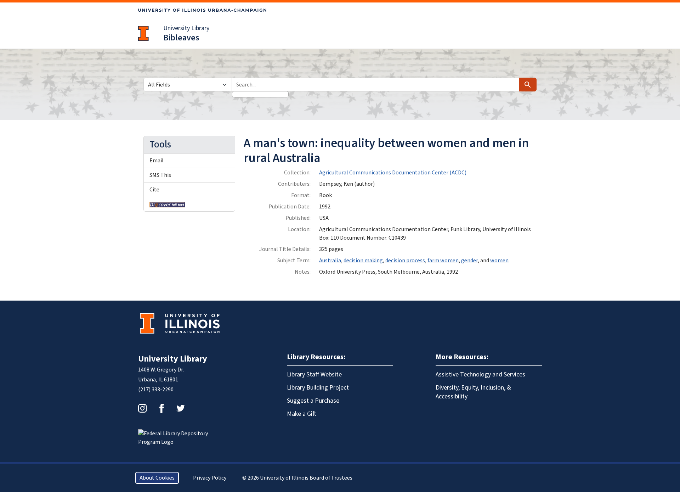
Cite (154, 190)
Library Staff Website (314, 374)
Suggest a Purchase (313, 400)
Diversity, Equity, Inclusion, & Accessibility (473, 392)
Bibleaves (181, 38)
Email (156, 160)
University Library (186, 28)
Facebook (161, 408)
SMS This (160, 175)
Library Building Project (318, 387)
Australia (330, 260)
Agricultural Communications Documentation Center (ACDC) (392, 173)
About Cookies (157, 478)
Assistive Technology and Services (480, 374)
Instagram (142, 408)
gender (469, 260)
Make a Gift (301, 413)
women (499, 260)
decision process (405, 260)
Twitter (180, 408)
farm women (443, 260)
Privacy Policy (209, 478)
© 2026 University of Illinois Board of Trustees (297, 478)
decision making (363, 260)
